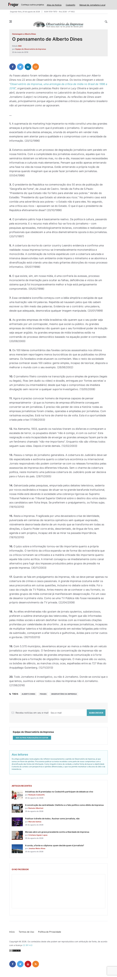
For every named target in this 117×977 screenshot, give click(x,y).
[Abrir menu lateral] (10, 21)
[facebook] (12, 66)
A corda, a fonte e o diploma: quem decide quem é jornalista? (54, 845)
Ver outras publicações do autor (32, 738)
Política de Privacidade (49, 931)
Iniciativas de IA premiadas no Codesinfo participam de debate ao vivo (59, 791)
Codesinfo (70, 5)
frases (43, 694)
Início (12, 931)
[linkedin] (28, 66)
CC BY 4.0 (27, 945)
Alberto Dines (28, 694)
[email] (35, 66)
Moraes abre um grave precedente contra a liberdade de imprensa (57, 832)
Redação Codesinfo (36, 795)
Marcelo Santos (34, 822)
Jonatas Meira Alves (36, 848)
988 (20, 46)
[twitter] (20, 66)
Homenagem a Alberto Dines (24, 34)
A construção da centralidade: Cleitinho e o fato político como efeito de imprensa (64, 805)
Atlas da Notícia (54, 5)
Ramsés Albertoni (35, 808)
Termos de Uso (26, 931)
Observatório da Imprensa (64, 694)
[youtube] (28, 964)
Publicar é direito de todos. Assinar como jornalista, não (52, 818)
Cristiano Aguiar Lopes (38, 835)
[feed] (35, 964)
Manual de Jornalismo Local (92, 5)
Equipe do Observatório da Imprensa (30, 49)
